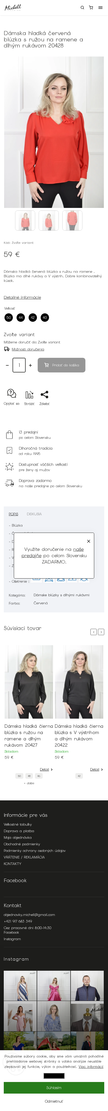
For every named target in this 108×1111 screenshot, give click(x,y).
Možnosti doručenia (28, 349)
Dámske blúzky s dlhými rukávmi (61, 595)
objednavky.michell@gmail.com (29, 914)
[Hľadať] (82, 7)
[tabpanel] (29, 715)
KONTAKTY (12, 863)
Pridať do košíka (65, 365)
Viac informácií (91, 1067)
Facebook (11, 932)
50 (19, 776)
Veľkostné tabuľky (18, 824)
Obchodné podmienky (22, 844)
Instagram (12, 939)
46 (38, 776)
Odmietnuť (54, 1101)
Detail (44, 769)
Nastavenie (54, 1076)
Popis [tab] (13, 514)
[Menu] (100, 8)
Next (102, 632)
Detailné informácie (22, 297)
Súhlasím (54, 1087)
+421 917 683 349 (18, 921)
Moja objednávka (18, 837)
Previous (94, 632)
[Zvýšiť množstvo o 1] (30, 365)
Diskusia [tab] (34, 514)
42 (79, 776)
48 (29, 776)
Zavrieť (91, 413)
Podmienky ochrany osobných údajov (35, 850)
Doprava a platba (19, 831)
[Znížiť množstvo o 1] (7, 365)
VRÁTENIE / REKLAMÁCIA (24, 857)
